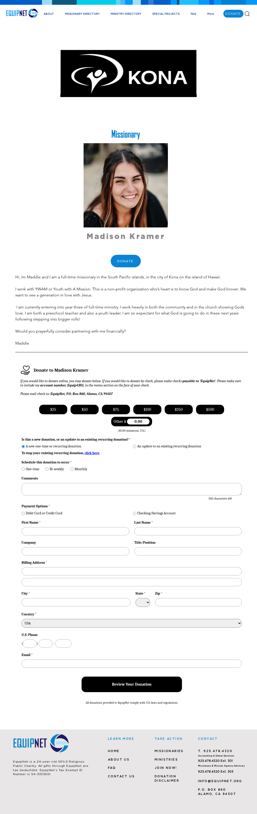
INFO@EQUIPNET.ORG (220, 781)
